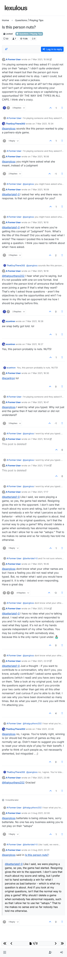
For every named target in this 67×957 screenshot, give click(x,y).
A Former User (13, 59)
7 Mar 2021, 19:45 (40, 564)
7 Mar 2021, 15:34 (44, 123)
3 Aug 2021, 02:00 (40, 813)
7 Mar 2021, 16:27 (34, 344)
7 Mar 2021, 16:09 (40, 189)
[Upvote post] (51, 107)
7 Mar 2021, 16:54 (40, 439)
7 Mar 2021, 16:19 (39, 271)
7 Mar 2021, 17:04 (40, 465)
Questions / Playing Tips (30, 34)
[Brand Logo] (16, 8)
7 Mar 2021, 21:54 (40, 608)
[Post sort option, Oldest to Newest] (6, 49)
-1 (56, 173)
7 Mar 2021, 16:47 (40, 402)
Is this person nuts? (36, 854)
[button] (4, 952)
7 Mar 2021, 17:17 (39, 492)
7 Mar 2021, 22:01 (40, 661)
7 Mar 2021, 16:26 (34, 321)
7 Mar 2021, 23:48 (40, 777)
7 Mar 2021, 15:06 (40, 59)
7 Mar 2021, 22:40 (45, 729)
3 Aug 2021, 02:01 (40, 850)
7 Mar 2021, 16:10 (39, 222)
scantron (10, 321)
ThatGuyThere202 (15, 123)
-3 (55, 592)
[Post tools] (62, 107)
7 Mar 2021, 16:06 (40, 156)
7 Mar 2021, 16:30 (40, 373)
